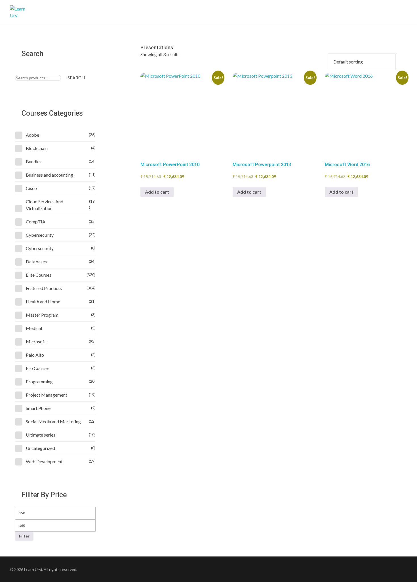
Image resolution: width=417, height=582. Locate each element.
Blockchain (37, 148)
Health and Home (43, 301)
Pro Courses (38, 368)
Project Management (46, 394)
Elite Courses (38, 275)
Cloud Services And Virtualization (44, 205)
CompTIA (35, 221)
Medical (34, 328)
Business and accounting (49, 174)
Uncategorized (40, 448)
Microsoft (36, 341)
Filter (24, 536)
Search (76, 77)
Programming (39, 381)
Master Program (42, 315)
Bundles (33, 161)
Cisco (31, 188)
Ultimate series (40, 434)
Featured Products (44, 288)
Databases (36, 261)
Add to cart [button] (157, 191)
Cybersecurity (40, 235)
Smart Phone (38, 408)
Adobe (32, 134)
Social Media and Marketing (53, 421)
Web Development (44, 461)
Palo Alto (35, 354)
